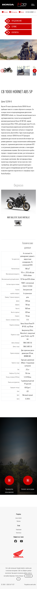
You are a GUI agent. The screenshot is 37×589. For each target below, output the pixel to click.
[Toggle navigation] (33, 4)
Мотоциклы (14, 12)
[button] (18, 223)
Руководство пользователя (9, 490)
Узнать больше (19, 576)
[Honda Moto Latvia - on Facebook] (15, 541)
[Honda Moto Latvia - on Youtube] (21, 541)
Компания (18, 530)
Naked (22, 12)
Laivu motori (18, 518)
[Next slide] (35, 71)
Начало (6, 12)
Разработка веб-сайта (30, 585)
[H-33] (22, 4)
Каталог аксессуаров (27, 489)
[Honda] (8, 4)
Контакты (18, 533)
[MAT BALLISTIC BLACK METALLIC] (23, 70)
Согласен (28, 576)
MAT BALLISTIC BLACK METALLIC (18, 217)
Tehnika (18, 521)
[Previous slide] (2, 71)
